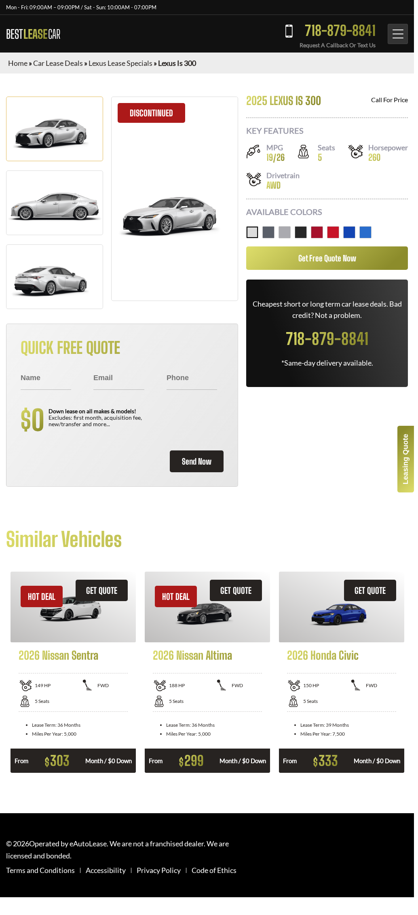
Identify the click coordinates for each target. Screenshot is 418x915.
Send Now (196, 461)
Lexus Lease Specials (120, 63)
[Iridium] (284, 232)
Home (17, 63)
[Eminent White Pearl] (252, 232)
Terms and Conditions (40, 870)
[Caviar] (300, 232)
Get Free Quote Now (327, 258)
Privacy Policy (159, 870)
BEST (33, 34)
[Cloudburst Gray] (268, 232)
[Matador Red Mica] (317, 232)
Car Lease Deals (58, 63)
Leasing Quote (405, 459)
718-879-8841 (340, 30)
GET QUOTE (101, 590)
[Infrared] (333, 232)
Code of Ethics (214, 870)
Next (414, 672)
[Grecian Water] (365, 232)
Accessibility (106, 870)
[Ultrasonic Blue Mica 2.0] (349, 232)
